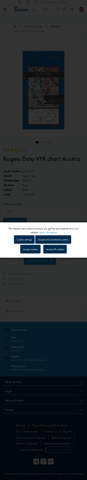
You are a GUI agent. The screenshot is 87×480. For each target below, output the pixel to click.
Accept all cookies (55, 249)
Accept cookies (30, 249)
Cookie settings (24, 239)
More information (48, 232)
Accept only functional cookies (53, 239)
